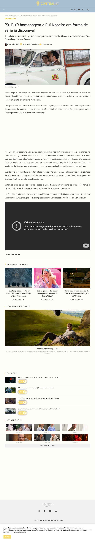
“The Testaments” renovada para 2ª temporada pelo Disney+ (38, 398)
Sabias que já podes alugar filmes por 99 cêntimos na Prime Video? (47, 293)
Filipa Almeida (13, 44)
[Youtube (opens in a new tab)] (79, 10)
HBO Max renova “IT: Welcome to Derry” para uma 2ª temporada (39, 377)
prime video (12, 254)
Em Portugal (12, 16)
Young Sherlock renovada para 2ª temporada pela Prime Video (39, 409)
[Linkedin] (44, 511)
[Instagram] (39, 511)
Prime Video (35, 100)
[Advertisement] (47, 133)
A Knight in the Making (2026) (47, 348)
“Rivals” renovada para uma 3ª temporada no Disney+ (36, 388)
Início (6, 16)
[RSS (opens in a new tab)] (82, 10)
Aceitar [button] (7, 537)
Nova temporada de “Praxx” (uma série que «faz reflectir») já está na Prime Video (18, 293)
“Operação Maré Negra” (36, 112)
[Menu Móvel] (3, 10)
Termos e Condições (43, 530)
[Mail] (56, 511)
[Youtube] (50, 511)
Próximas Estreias (47, 445)
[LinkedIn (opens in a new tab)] (75, 10)
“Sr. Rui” (36, 96)
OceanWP (47, 506)
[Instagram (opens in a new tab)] (72, 10)
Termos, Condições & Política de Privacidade (49, 520)
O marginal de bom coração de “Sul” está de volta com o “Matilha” (77, 293)
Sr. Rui (18, 254)
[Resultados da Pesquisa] (88, 10)
